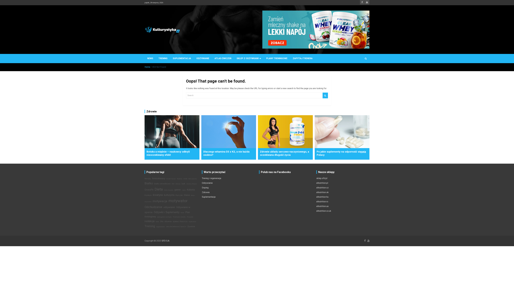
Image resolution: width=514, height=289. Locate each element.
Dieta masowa (168, 190)
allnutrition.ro (322, 201)
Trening (162, 58)
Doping (205, 187)
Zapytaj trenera (303, 58)
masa (187, 195)
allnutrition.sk (322, 192)
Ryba (157, 222)
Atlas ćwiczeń (223, 58)
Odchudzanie (153, 207)
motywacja (160, 201)
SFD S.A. (166, 240)
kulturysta (169, 195)
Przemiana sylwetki (179, 217)
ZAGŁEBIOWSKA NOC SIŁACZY (176, 227)
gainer (177, 189)
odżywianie (169, 207)
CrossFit (149, 189)
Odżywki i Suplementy (166, 212)
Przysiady (190, 217)
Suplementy (192, 222)
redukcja (149, 221)
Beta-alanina (192, 179)
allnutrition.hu (322, 197)
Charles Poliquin (191, 184)
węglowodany (160, 227)
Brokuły (178, 184)
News (150, 58)
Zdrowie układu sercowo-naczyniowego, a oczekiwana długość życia (284, 153)
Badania (179, 179)
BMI (173, 184)
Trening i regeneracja (211, 178)
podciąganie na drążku (164, 217)
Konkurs (148, 195)
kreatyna (158, 195)
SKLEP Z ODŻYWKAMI (248, 58)
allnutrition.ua (322, 206)
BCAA (185, 179)
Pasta (182, 213)
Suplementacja (182, 58)
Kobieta (191, 189)
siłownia (168, 221)
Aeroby (148, 179)
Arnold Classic (171, 179)
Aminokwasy (158, 178)
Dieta (159, 189)
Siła (161, 221)
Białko (149, 183)
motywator (178, 201)
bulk (183, 184)
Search (325, 95)
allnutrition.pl (322, 183)
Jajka (184, 190)
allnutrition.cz (322, 187)
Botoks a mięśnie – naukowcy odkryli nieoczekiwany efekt (168, 153)
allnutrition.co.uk (323, 211)
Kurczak (179, 195)
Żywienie (191, 226)
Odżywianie (202, 58)
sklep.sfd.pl (321, 178)
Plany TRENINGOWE (276, 58)
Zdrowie (206, 192)
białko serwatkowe (162, 184)
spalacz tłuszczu (180, 221)
